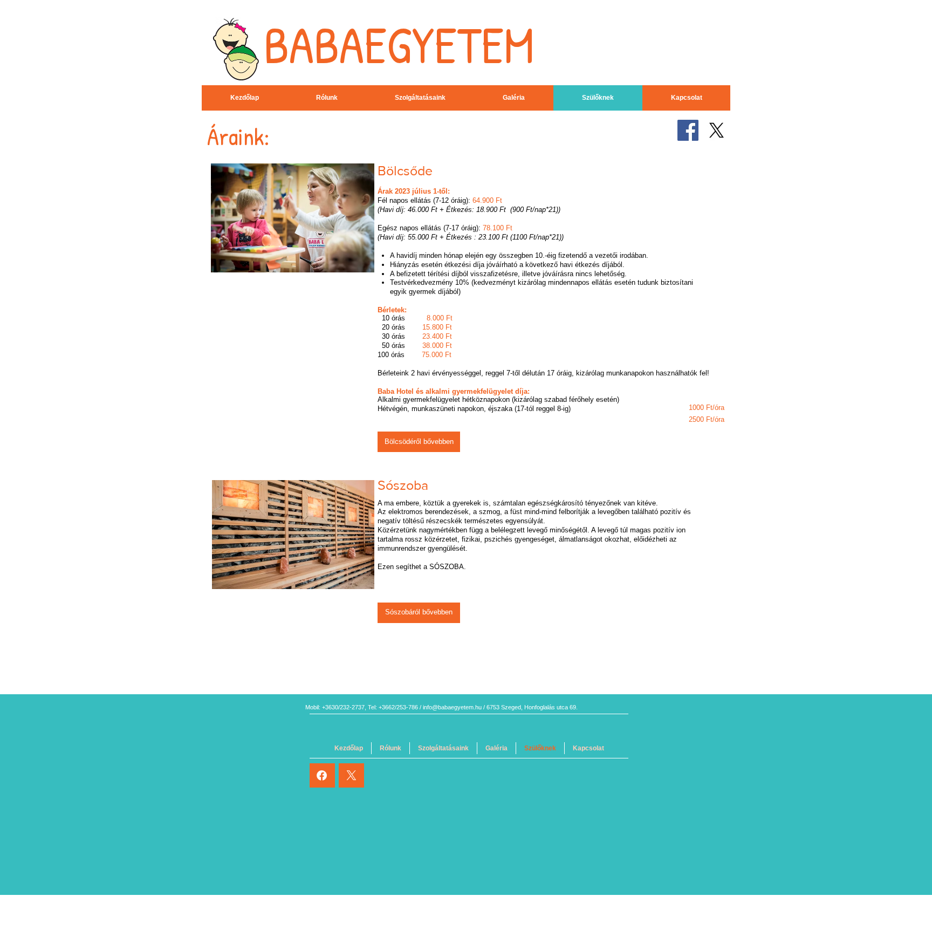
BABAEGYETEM (399, 44)
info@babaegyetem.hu (452, 707)
